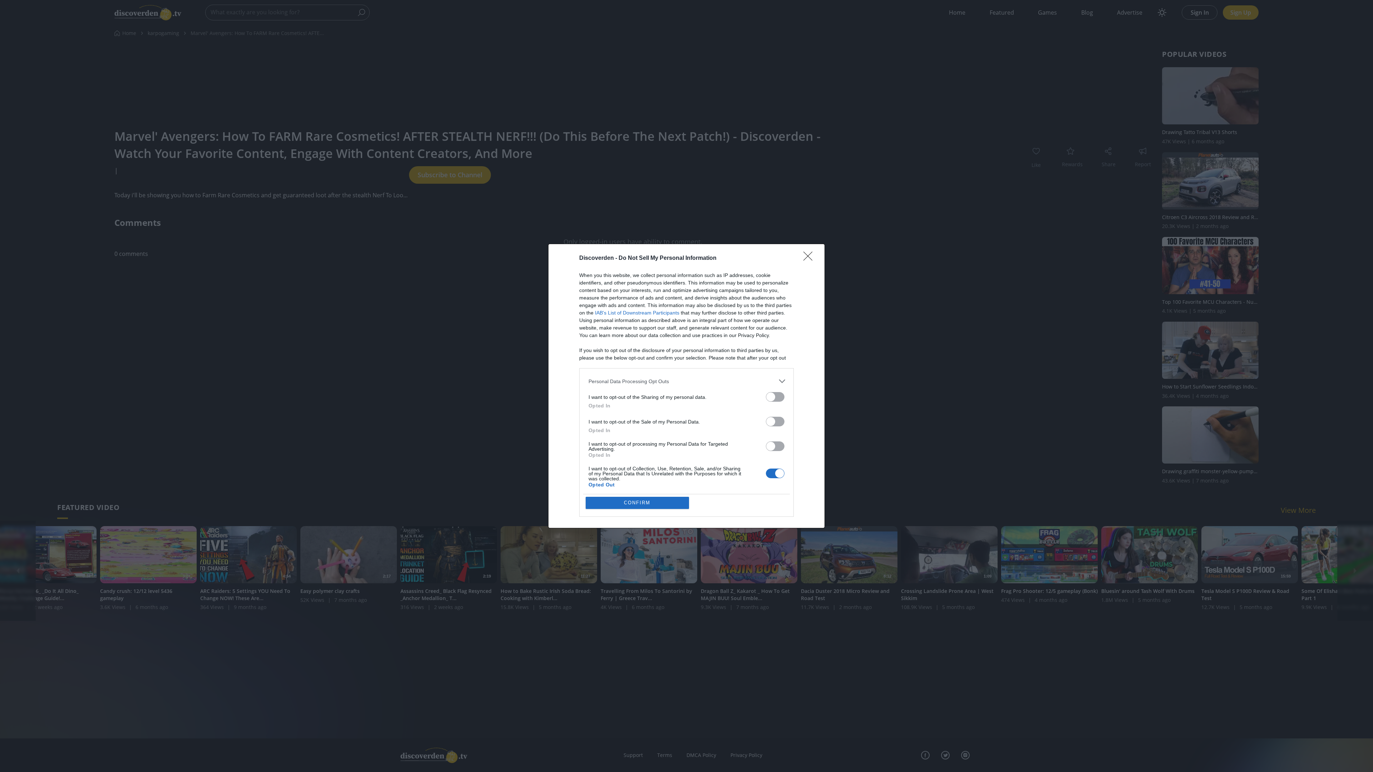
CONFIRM (637, 502)
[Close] (810, 258)
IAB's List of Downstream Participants (637, 313)
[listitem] (686, 381)
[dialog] (686, 386)
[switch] (775, 397)
